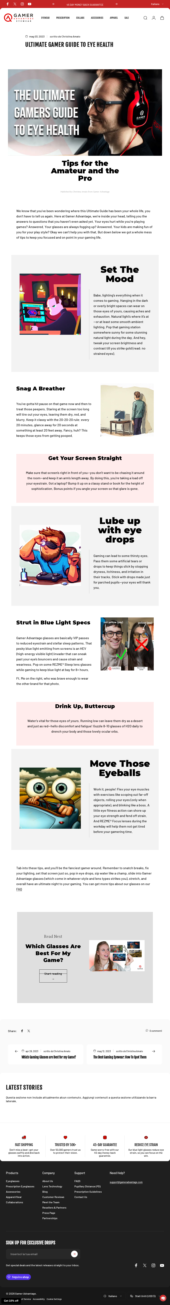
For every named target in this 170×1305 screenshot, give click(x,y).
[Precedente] (53, 4)
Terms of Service (23, 1299)
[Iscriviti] (74, 1254)
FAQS (77, 1181)
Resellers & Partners (54, 1207)
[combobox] (157, 4)
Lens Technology (52, 1186)
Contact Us (80, 1196)
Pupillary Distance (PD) (87, 1186)
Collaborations (14, 1202)
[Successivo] (116, 4)
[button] (163, 1298)
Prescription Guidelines (88, 1191)
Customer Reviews (53, 1196)
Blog (45, 1191)
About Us (47, 1181)
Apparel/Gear (14, 1196)
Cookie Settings (54, 1299)
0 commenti (156, 1030)
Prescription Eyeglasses (20, 1186)
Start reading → (53, 976)
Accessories (13, 1191)
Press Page (48, 1212)
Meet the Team (50, 1202)
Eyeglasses (12, 1181)
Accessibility (39, 1299)
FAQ (19, 889)
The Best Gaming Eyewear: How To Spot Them (119, 1057)
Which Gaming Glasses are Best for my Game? (49, 1057)
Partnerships (49, 1218)
